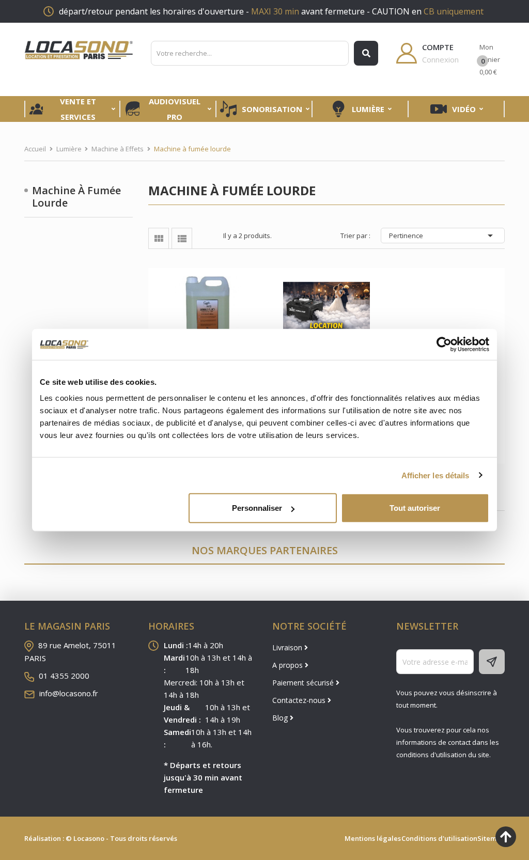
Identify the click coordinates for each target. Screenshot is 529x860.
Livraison (288, 647)
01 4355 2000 (64, 675)
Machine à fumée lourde (76, 196)
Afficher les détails (435, 475)
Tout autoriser (415, 508)
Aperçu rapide (207, 310)
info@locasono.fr (68, 693)
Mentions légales (373, 838)
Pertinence (442, 235)
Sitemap (491, 838)
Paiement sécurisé (304, 682)
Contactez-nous (300, 700)
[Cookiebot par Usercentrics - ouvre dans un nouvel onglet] (444, 344)
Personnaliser (257, 508)
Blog (281, 718)
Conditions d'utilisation (439, 838)
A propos (288, 665)
